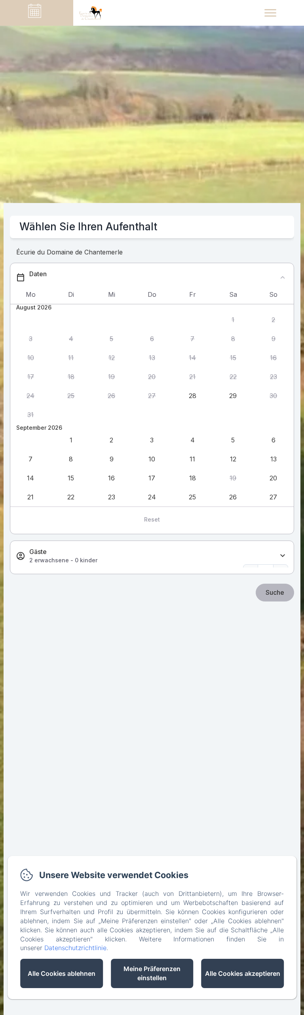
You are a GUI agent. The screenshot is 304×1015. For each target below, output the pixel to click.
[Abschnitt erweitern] (282, 556)
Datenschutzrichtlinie (75, 948)
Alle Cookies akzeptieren (242, 973)
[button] (233, 320)
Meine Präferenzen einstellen (152, 973)
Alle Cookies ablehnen (61, 973)
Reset (152, 519)
